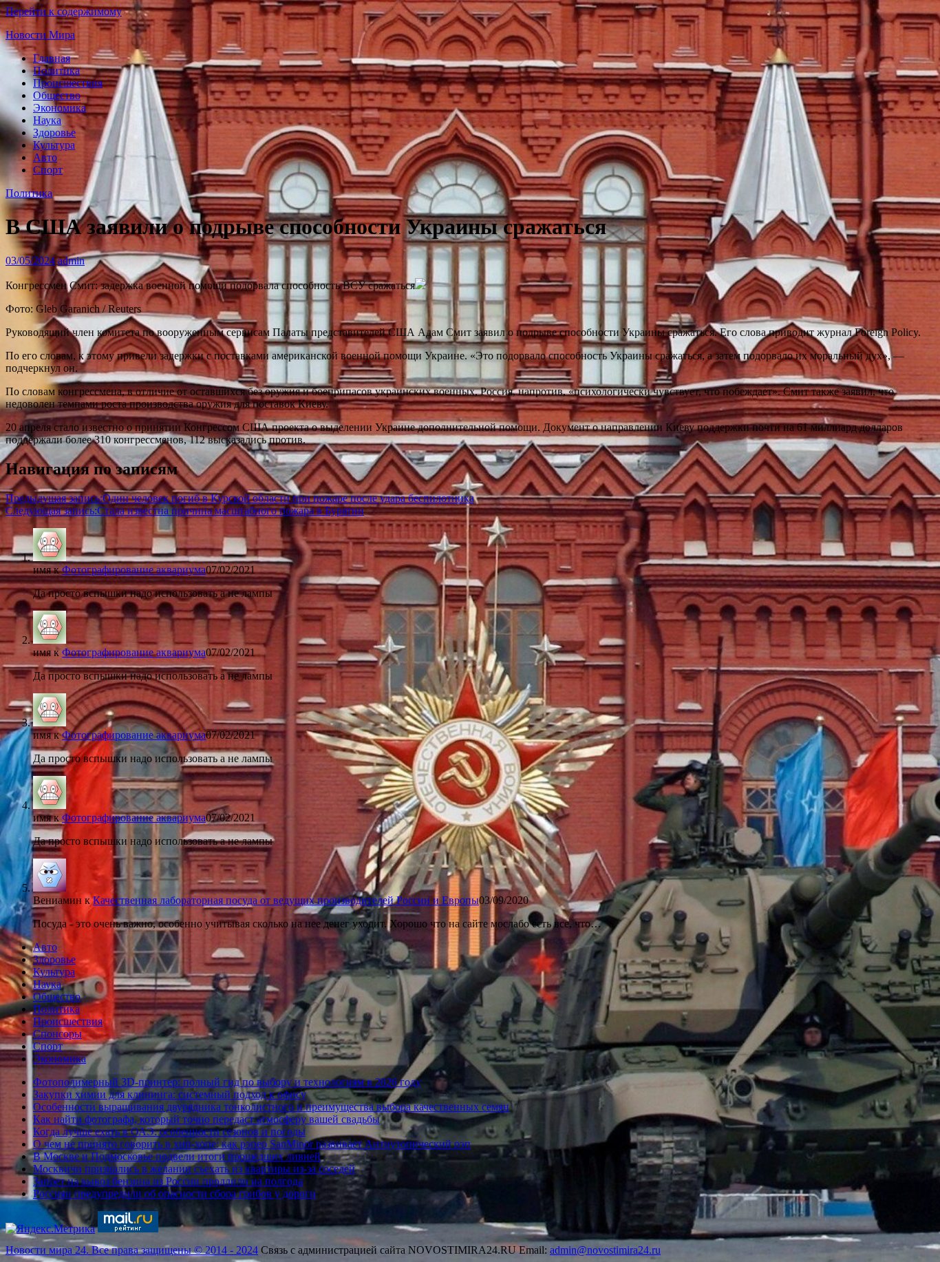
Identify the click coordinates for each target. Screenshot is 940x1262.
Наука (47, 120)
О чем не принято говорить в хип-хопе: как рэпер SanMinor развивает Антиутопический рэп (252, 1144)
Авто (45, 157)
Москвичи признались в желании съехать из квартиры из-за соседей (194, 1169)
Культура (54, 145)
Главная (51, 58)
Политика (56, 70)
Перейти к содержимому (64, 11)
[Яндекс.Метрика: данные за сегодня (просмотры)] (50, 1229)
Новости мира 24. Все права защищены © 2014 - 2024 (132, 1250)
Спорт (48, 170)
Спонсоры (57, 1034)
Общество (57, 95)
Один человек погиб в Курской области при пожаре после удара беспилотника (240, 498)
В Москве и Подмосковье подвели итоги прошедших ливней (177, 1156)
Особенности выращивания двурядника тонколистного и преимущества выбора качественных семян (271, 1107)
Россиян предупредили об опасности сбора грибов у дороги (174, 1193)
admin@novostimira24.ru (605, 1250)
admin (71, 260)
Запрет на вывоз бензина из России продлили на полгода (168, 1181)
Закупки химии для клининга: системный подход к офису (169, 1094)
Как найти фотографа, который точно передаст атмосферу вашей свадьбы (206, 1119)
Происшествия (68, 83)
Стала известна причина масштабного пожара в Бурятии (185, 510)
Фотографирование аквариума (134, 570)
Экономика (59, 108)
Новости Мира (40, 35)
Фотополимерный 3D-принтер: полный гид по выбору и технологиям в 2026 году (227, 1082)
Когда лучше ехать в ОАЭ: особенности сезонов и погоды (169, 1131)
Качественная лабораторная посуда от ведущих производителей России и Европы (286, 900)
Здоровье (54, 132)
